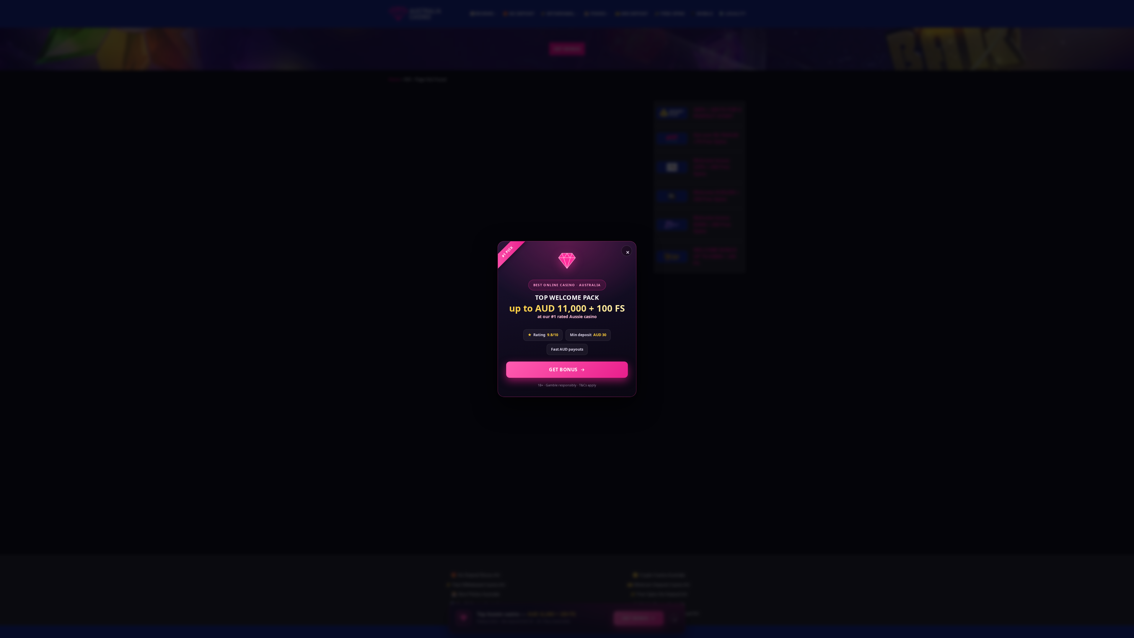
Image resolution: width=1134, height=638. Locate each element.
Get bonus (563, 369)
